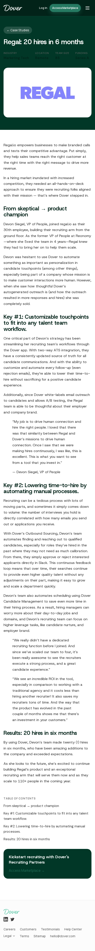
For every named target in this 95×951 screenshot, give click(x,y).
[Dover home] (13, 8)
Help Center (73, 929)
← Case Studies (18, 30)
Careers (9, 929)
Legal (7, 936)
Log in (43, 8)
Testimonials (50, 929)
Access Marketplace (65, 8)
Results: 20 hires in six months (27, 839)
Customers (28, 929)
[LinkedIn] (6, 919)
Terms (24, 936)
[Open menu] (87, 8)
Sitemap (40, 936)
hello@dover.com (62, 936)
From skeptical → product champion (31, 806)
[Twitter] (12, 919)
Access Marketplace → (27, 870)
